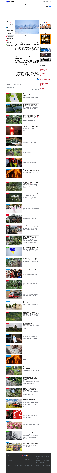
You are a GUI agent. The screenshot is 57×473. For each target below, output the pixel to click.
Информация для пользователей (26, 457)
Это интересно (48, 465)
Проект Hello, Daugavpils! (44, 70)
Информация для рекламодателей (27, 459)
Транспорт (16, 465)
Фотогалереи (42, 465)
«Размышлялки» (42, 73)
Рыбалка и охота (26, 465)
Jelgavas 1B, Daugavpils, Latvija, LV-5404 (13, 459)
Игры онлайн (42, 88)
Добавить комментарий (35, 89)
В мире (21, 465)
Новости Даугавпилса (10, 465)
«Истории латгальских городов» (45, 66)
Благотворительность (43, 85)
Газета (7, 469)
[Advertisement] (28, 14)
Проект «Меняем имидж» (44, 78)
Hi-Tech (32, 465)
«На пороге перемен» (43, 69)
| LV (48, 1)
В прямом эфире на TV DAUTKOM (45, 79)
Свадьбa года (37, 465)
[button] (50, 1)
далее (14, 87)
